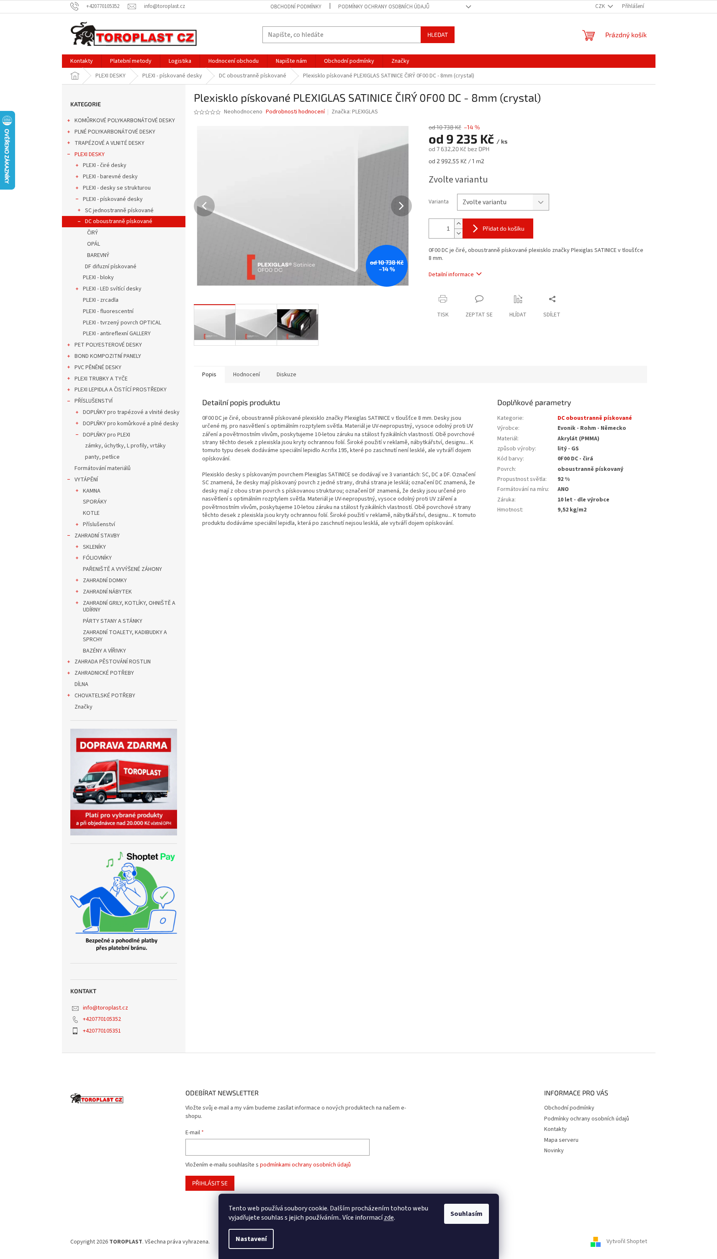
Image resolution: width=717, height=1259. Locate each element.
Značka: (355, 112)
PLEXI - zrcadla (100, 300)
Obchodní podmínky (295, 6)
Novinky (554, 1150)
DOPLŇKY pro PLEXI (106, 435)
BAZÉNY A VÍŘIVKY (104, 651)
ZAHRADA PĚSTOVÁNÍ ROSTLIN (113, 662)
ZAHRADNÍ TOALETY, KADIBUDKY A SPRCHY (125, 636)
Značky (84, 707)
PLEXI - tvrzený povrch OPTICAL (122, 323)
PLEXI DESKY (90, 154)
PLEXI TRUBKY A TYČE (101, 379)
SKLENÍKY (94, 547)
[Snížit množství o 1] (458, 233)
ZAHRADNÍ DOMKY (105, 580)
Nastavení (251, 1239)
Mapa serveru (561, 1140)
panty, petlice (102, 457)
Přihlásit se (210, 1183)
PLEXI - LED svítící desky (112, 289)
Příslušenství (99, 524)
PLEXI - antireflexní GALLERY (117, 333)
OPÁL (93, 244)
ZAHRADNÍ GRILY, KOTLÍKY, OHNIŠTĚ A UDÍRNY (129, 606)
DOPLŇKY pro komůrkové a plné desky (131, 423)
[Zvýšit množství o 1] (458, 224)
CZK (600, 6)
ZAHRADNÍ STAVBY (97, 536)
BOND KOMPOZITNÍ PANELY (108, 356)
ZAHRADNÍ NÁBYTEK (107, 592)
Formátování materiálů (103, 468)
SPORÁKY (95, 502)
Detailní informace (451, 274)
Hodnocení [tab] (246, 374)
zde (389, 1217)
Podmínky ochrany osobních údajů (383, 6)
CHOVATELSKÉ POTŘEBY (105, 695)
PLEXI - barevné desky (110, 176)
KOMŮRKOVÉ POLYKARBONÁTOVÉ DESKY (125, 120)
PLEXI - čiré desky (104, 165)
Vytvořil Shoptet (626, 1242)
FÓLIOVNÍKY (97, 558)
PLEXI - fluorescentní (108, 311)
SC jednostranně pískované (119, 210)
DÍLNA (81, 684)
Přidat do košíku (503, 228)
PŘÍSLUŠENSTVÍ (94, 401)
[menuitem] (81, 61)
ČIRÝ (92, 233)
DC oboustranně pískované (118, 221)
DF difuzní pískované (110, 266)
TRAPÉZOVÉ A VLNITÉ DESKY (109, 143)
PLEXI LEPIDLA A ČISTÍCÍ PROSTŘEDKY (121, 389)
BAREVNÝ (98, 255)
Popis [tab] (209, 374)
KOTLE (91, 513)
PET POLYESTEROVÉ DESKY (108, 345)
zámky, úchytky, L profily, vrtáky (125, 446)
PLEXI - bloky (98, 277)
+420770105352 (102, 1019)
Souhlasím (466, 1213)
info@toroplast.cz (105, 1008)
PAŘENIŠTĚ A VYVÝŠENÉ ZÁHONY (122, 569)
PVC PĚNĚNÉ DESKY (98, 367)
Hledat (437, 34)
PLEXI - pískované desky (113, 199)
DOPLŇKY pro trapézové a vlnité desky (131, 412)
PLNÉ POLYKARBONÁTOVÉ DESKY (115, 132)
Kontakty (555, 1129)
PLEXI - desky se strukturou (117, 188)
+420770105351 (102, 1031)
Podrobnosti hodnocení (295, 112)
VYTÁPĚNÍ (86, 479)
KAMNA (91, 491)
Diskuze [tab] (286, 374)
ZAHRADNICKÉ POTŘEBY (104, 673)
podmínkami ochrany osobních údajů (305, 1165)
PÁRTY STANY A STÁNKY (112, 621)
